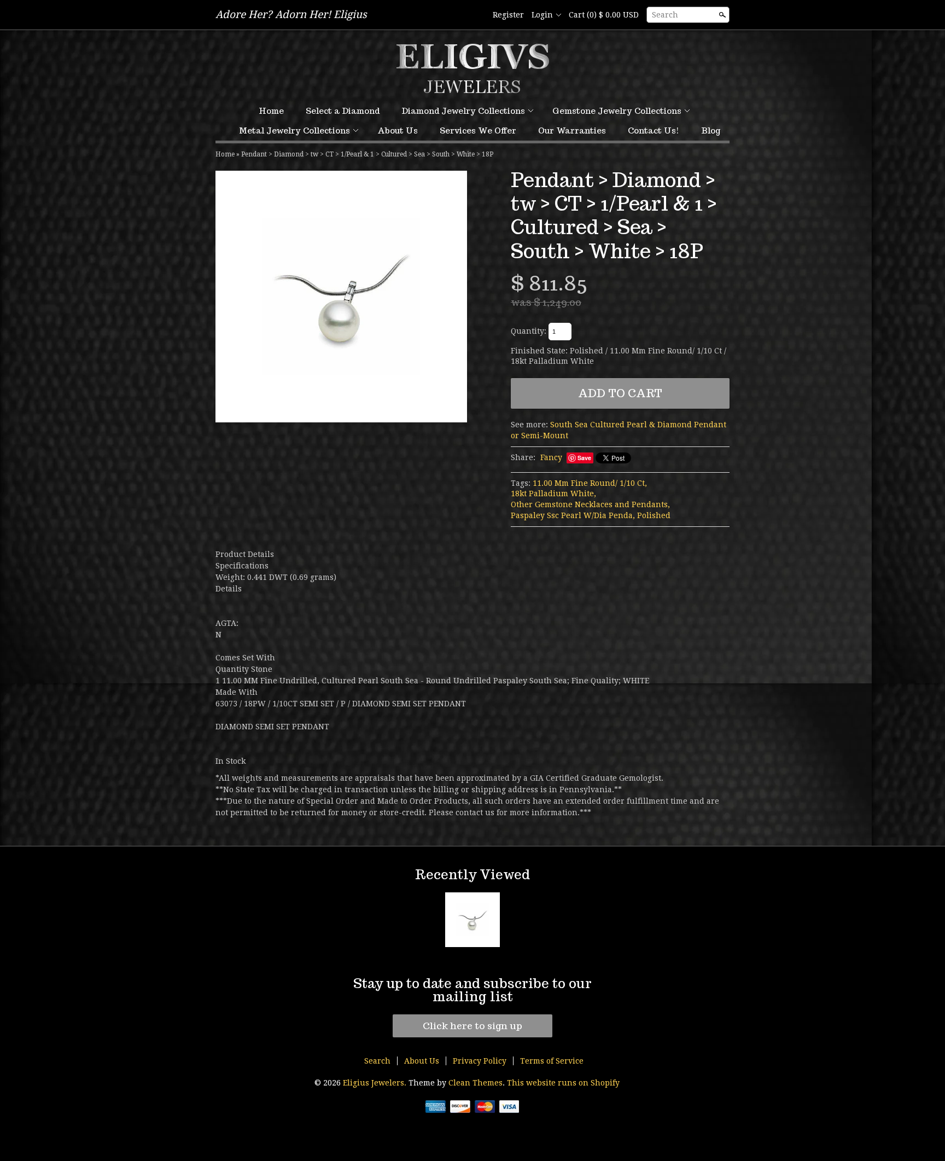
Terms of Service (552, 1060)
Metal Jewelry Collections (294, 130)
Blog (710, 130)
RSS (457, 15)
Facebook (476, 15)
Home (271, 111)
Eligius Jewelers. (376, 1082)
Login (542, 14)
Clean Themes (475, 1082)
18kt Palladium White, (553, 493)
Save (584, 458)
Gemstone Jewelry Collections (616, 111)
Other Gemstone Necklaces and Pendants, (590, 504)
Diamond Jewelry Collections (463, 111)
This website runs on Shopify (563, 1082)
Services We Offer (478, 130)
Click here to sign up (472, 1026)
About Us (397, 130)
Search (665, 14)
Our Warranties (572, 130)
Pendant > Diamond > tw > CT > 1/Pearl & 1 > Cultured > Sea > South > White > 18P (367, 154)
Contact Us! (653, 130)
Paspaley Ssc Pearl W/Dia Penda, (573, 515)
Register (508, 14)
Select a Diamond (343, 111)
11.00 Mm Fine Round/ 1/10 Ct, (590, 483)
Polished (653, 515)
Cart (604, 14)
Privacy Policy (479, 1060)
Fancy (551, 457)
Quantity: (528, 331)
